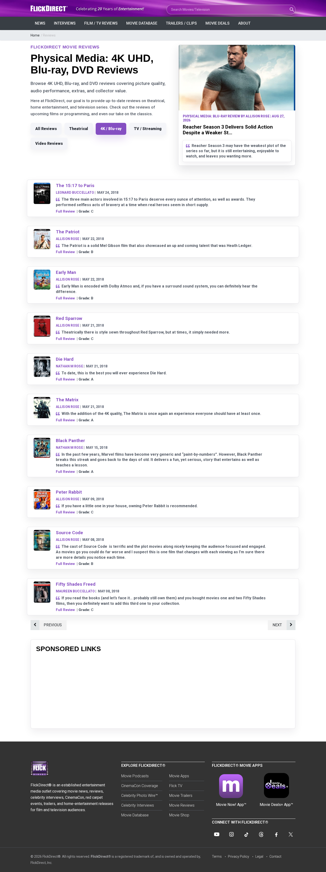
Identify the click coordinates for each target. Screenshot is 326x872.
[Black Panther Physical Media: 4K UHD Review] (42, 441)
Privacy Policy (238, 856)
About (244, 23)
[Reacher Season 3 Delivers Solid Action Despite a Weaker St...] (237, 77)
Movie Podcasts (135, 776)
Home (35, 35)
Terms (217, 856)
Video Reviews (49, 143)
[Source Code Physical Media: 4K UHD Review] (42, 533)
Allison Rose (67, 239)
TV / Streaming (148, 128)
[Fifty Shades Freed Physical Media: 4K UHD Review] (42, 584)
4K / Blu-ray (110, 128)
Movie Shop (179, 815)
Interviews (65, 23)
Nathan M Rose (69, 366)
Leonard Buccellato (75, 192)
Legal (259, 856)
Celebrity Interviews (137, 805)
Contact (275, 856)
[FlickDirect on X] (290, 834)
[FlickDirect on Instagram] (231, 834)
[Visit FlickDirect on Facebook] (276, 834)
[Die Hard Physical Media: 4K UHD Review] (42, 359)
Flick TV (175, 785)
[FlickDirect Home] (50, 8)
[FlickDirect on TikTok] (246, 834)
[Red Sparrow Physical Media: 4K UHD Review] (42, 318)
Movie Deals (217, 23)
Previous (53, 625)
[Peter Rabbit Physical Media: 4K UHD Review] (42, 492)
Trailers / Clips (181, 23)
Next (277, 625)
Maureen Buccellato (75, 591)
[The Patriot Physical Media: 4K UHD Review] (42, 232)
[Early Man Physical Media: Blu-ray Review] (42, 272)
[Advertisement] (163, 689)
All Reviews (46, 128)
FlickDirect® (101, 856)
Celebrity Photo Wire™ (139, 795)
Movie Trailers (180, 795)
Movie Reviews (182, 805)
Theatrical (78, 128)
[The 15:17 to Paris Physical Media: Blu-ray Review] (42, 185)
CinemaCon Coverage (139, 785)
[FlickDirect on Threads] (261, 834)
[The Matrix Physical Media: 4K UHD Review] (42, 400)
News (40, 23)
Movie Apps (179, 776)
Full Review (65, 211)
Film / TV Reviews (101, 23)
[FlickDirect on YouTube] (216, 834)
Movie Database (141, 23)
